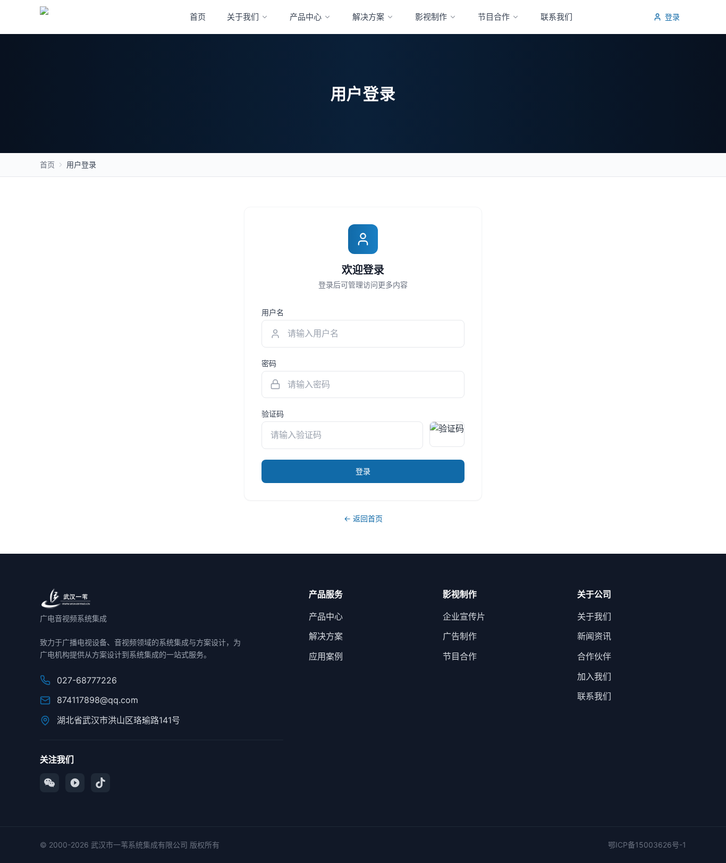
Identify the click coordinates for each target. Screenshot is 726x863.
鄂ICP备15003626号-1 (647, 844)
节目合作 (494, 17)
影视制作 (431, 17)
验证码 (272, 413)
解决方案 (368, 17)
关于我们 (243, 17)
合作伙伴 (594, 656)
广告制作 (460, 636)
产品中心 (306, 17)
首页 (198, 17)
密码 (268, 363)
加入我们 (594, 676)
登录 (672, 16)
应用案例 (326, 656)
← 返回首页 (363, 518)
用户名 (272, 312)
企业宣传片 (464, 616)
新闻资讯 (594, 636)
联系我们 (556, 17)
